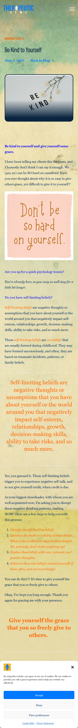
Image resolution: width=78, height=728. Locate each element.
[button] (72, 667)
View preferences (39, 715)
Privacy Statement (45, 723)
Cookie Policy (28, 723)
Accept (39, 695)
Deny (39, 705)
